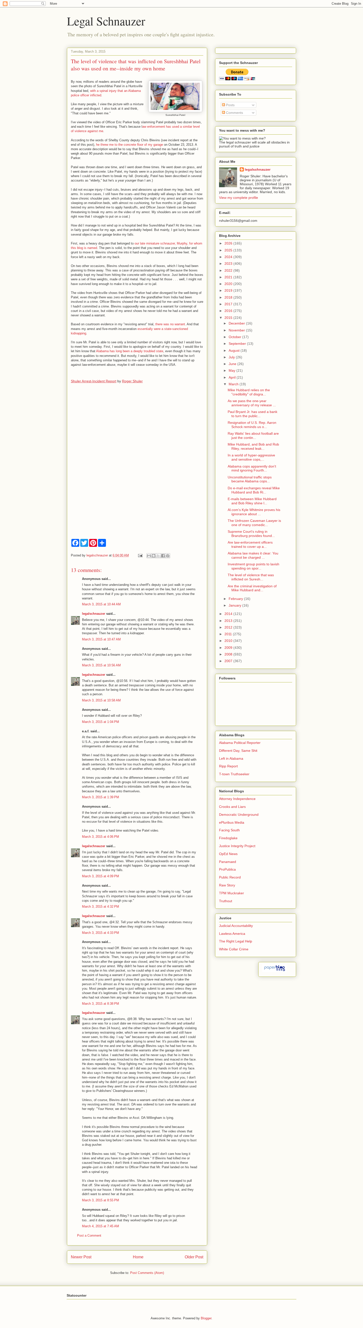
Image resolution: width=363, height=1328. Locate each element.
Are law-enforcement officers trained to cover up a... (250, 544)
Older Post (194, 1257)
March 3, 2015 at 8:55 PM (100, 1200)
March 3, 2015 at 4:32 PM (100, 906)
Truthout (225, 901)
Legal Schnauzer (106, 21)
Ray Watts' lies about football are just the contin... (253, 435)
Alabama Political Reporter (240, 743)
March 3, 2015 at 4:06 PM (100, 836)
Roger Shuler (132, 381)
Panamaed (227, 862)
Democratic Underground (239, 815)
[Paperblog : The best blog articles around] (274, 971)
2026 (228, 243)
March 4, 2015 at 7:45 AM (100, 1226)
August (235, 350)
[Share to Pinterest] (167, 555)
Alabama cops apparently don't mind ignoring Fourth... (252, 468)
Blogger (206, 1318)
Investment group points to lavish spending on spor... (253, 566)
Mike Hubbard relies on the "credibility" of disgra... (249, 392)
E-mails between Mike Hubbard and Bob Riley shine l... (252, 501)
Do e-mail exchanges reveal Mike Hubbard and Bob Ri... (254, 490)
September (238, 344)
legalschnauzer (93, 613)
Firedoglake (228, 838)
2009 (228, 648)
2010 (228, 641)
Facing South (229, 830)
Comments (234, 113)
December (237, 323)
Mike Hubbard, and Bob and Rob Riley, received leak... (253, 446)
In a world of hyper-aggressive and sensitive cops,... (251, 457)
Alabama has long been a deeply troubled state (129, 351)
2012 (228, 627)
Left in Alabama (231, 758)
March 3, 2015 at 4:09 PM (100, 876)
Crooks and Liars (232, 807)
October (235, 337)
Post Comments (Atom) (147, 1273)
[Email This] (148, 555)
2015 (228, 318)
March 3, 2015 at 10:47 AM (101, 639)
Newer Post (81, 1257)
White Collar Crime (233, 949)
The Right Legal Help (235, 941)
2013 (228, 621)
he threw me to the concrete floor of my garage (130, 144)
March (234, 384)
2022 (228, 270)
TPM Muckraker (231, 893)
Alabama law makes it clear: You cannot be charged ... (253, 555)
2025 (228, 250)
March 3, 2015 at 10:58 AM (101, 700)
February (236, 599)
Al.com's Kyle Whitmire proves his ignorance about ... (254, 512)
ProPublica (227, 869)
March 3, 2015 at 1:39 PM (100, 797)
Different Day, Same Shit (238, 751)
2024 (228, 257)
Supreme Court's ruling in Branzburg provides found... (251, 534)
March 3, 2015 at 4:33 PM (100, 933)
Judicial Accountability (236, 926)
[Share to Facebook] (163, 555)
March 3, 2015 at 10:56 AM (101, 665)
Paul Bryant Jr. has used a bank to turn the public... (252, 414)
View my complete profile (238, 198)
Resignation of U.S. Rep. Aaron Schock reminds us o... (252, 425)
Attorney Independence (237, 799)
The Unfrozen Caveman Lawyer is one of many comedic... (254, 523)
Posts (230, 105)
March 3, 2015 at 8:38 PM (100, 1003)
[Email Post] (139, 555)
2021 (228, 277)
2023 (228, 264)
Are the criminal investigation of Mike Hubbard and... (252, 588)
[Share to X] (158, 555)
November (237, 330)
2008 (228, 654)
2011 (228, 634)
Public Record (230, 877)
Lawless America (232, 934)
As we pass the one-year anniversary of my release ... (252, 403)
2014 (228, 614)
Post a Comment (89, 1235)
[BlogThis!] (153, 555)
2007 (228, 661)
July (232, 357)
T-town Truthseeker (234, 774)
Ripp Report (228, 766)
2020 (228, 284)
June (233, 364)
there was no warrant (170, 324)
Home (138, 1257)
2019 (228, 290)
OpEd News (228, 854)
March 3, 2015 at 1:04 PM (100, 722)
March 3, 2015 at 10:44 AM (101, 604)
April (233, 377)
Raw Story (227, 885)
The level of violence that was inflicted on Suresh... (251, 577)
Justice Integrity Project (237, 846)
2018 (228, 297)
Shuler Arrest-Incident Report (93, 381)
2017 (228, 304)
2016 (228, 311)
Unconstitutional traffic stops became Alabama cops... (250, 479)
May (232, 370)
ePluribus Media (231, 822)
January (235, 605)
